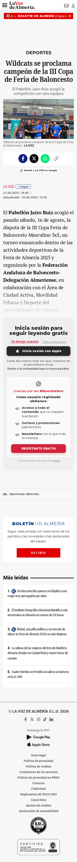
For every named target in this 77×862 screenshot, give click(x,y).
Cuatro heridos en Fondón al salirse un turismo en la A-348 (38, 674)
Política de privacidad (38, 761)
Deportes (38, 52)
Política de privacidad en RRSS (38, 777)
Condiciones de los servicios (38, 772)
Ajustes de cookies (38, 805)
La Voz (8, 186)
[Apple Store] (38, 744)
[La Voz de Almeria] (22, 5)
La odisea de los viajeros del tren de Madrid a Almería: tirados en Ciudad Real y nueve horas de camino (37, 653)
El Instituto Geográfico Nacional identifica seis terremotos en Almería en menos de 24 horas (37, 612)
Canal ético (38, 800)
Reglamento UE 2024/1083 (38, 794)
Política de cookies (38, 766)
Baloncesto (32, 494)
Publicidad (38, 788)
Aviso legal (38, 755)
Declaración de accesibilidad (38, 811)
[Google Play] (38, 737)
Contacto (38, 783)
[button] (4, 5)
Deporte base (17, 494)
